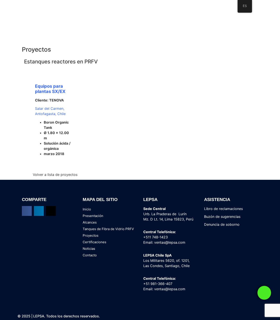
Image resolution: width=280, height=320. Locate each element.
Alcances (90, 222)
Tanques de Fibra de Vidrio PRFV (108, 229)
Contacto (90, 255)
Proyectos (90, 235)
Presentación (93, 216)
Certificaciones (94, 242)
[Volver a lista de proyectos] (27, 175)
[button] (27, 211)
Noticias (89, 249)
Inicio (87, 209)
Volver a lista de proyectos (55, 174)
